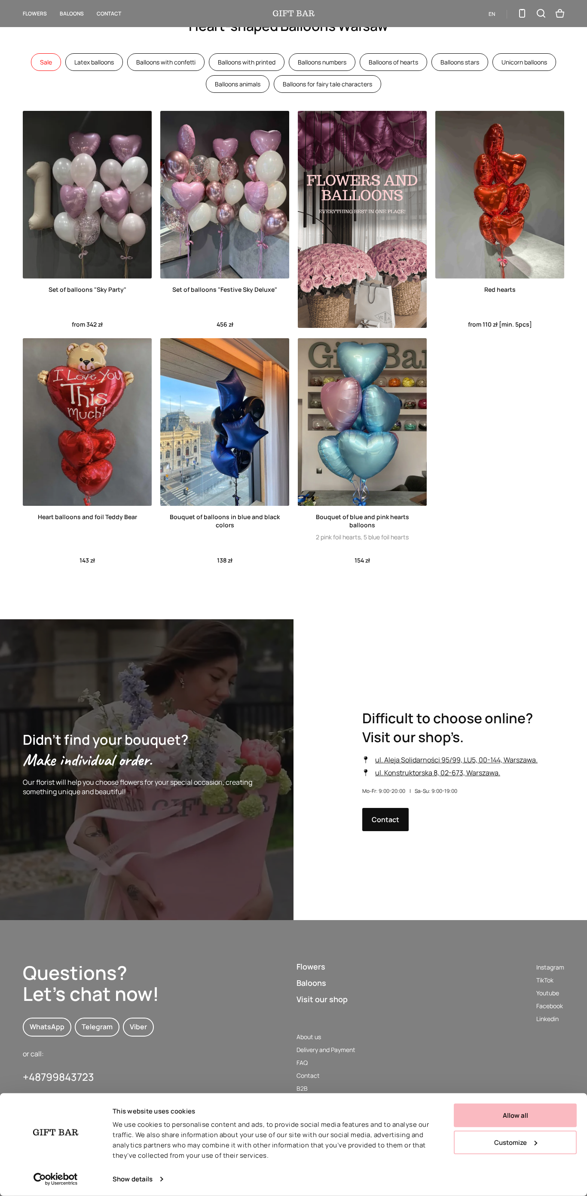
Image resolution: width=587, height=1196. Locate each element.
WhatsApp (47, 1026)
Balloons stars (459, 62)
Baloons (311, 983)
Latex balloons (94, 62)
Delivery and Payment (326, 1050)
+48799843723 (58, 1077)
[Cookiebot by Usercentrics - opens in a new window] (55, 1179)
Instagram (550, 967)
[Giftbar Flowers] (294, 13)
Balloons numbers (322, 62)
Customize (510, 1142)
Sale (46, 62)
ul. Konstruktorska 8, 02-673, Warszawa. (437, 772)
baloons (72, 13)
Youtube (547, 993)
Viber (138, 1026)
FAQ (302, 1062)
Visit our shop (322, 999)
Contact (109, 13)
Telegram (97, 1026)
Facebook (549, 1006)
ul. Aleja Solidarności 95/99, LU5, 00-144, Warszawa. (456, 760)
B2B (302, 1088)
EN (492, 14)
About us (309, 1037)
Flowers (35, 13)
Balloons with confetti (166, 62)
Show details (133, 1179)
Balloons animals (237, 84)
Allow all (515, 1115)
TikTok (544, 980)
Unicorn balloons (524, 62)
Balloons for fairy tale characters (327, 84)
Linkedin (547, 1019)
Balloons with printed (246, 62)
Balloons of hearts (393, 62)
